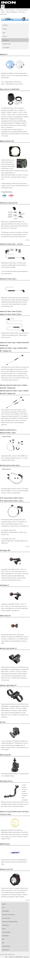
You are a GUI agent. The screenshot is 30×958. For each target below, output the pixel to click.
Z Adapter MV (15, 678)
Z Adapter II (15, 715)
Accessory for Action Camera (8, 914)
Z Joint (8, 678)
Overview (5, 25)
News (3, 939)
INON (1, 10)
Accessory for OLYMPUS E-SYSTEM (9, 921)
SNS (3, 942)
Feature (5, 29)
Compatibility (6, 47)
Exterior (5, 36)
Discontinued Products (22, 10)
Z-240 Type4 (22, 12)
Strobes (3, 904)
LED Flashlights (5, 911)
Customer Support (10, 10)
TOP (6, 957)
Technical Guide (5, 949)
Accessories (6, 40)
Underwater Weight (6, 932)
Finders (3, 928)
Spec (4, 32)
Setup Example (6, 44)
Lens (3, 907)
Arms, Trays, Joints (6, 918)
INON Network (19, 957)
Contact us (11, 957)
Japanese (26, 957)
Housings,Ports (5, 925)
